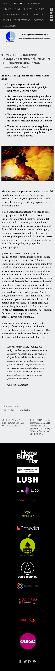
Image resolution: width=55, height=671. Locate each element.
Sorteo (38, 20)
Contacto (9, 26)
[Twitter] (51, 13)
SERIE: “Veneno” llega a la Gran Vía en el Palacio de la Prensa (12, 423)
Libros (7, 9)
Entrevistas (22, 20)
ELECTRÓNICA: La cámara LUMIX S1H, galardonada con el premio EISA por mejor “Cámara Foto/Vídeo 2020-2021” (41, 427)
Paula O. (25, 67)
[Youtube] (51, 20)
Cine (18, 9)
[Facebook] (51, 9)
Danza (20, 410)
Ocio (26, 14)
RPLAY (28, 9)
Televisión (33, 3)
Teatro (18, 3)
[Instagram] (51, 16)
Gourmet (38, 14)
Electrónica (11, 14)
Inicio (6, 3)
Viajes (7, 20)
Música (40, 9)
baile (13, 410)
